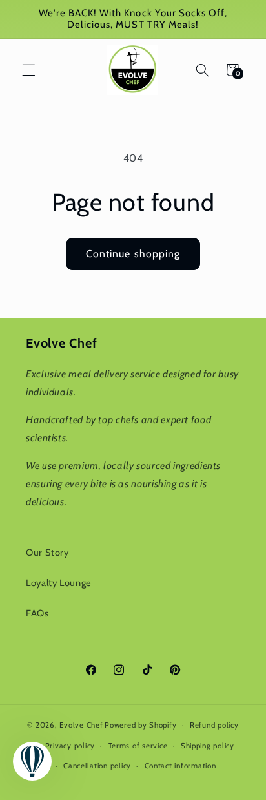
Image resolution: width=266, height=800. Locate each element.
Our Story (47, 552)
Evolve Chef (81, 725)
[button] (28, 70)
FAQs (37, 613)
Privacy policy (70, 745)
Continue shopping (133, 253)
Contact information (180, 765)
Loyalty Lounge (59, 583)
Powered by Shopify (140, 725)
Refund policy (214, 725)
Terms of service (138, 745)
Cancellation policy (97, 765)
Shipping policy (207, 745)
